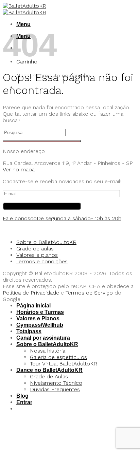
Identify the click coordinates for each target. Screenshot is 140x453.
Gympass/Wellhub (39, 325)
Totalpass (28, 331)
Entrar (24, 402)
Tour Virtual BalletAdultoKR (63, 363)
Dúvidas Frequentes (55, 389)
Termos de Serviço (89, 292)
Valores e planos (37, 255)
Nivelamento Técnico (56, 383)
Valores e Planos (37, 318)
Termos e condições (42, 261)
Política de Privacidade (31, 292)
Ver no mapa (19, 169)
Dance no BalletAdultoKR (49, 370)
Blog (22, 396)
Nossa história (47, 350)
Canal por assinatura (43, 338)
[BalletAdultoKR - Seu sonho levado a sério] (24, 9)
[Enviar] (42, 141)
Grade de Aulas (49, 376)
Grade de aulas (35, 248)
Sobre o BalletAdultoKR (46, 242)
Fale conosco (62, 218)
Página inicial (33, 305)
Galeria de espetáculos (58, 357)
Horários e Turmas (40, 312)
